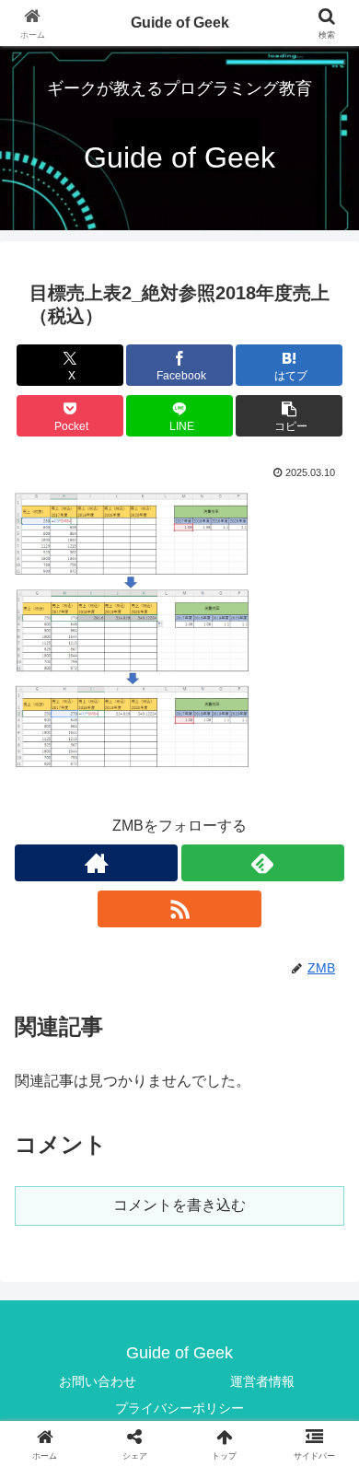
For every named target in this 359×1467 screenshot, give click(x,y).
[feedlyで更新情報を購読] (262, 862)
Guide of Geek (180, 22)
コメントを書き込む (179, 1205)
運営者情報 (262, 1381)
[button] (289, 416)
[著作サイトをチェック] (96, 862)
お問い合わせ (97, 1381)
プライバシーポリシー (179, 1408)
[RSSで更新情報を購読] (179, 909)
